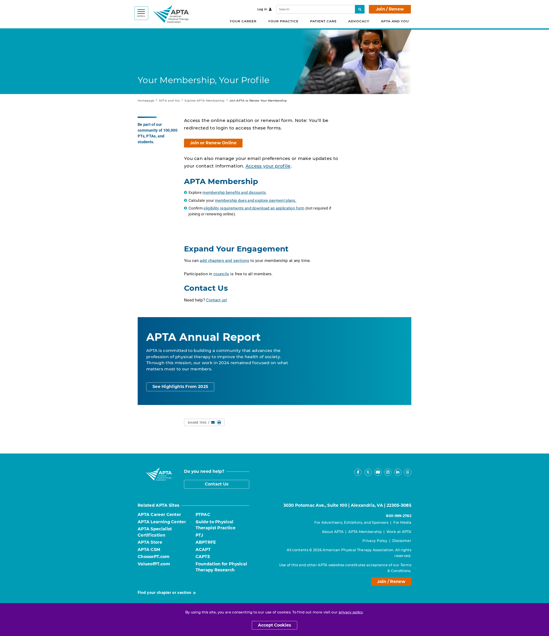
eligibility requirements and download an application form (254, 208)
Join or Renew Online (213, 142)
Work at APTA (398, 532)
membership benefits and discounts (234, 192)
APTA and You (395, 21)
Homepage (146, 100)
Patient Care (323, 21)
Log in (262, 9)
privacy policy (351, 612)
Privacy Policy (374, 541)
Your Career (243, 21)
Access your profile (268, 166)
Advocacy (358, 21)
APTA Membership (365, 532)
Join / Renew (390, 9)
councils (221, 273)
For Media (402, 522)
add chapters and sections (224, 260)
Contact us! (216, 300)
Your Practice (283, 21)
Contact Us (217, 484)
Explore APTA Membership (205, 100)
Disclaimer (401, 541)
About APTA (333, 532)
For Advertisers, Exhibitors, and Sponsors (351, 522)
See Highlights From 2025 (180, 386)
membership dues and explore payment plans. (256, 200)
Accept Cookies (274, 625)
